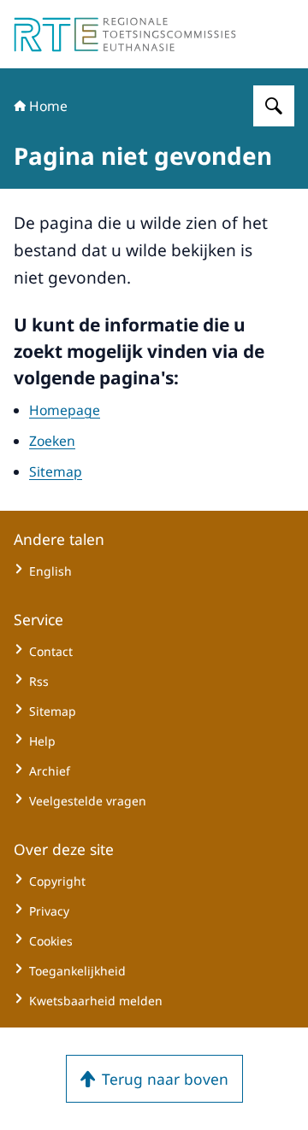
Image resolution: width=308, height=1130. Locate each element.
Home (48, 106)
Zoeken (52, 440)
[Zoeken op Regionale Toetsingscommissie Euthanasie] (273, 105)
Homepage (64, 410)
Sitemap (55, 471)
